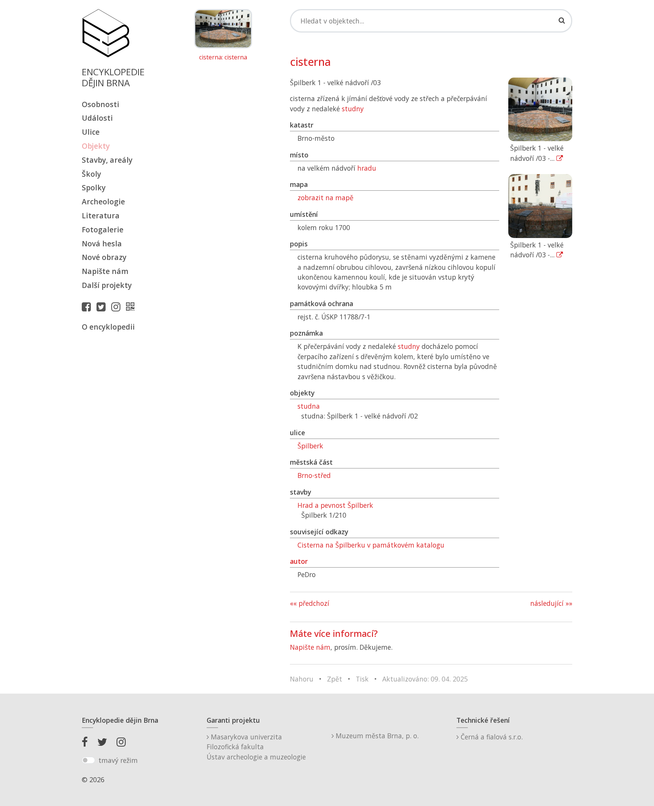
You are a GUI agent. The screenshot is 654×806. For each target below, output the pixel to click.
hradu (366, 168)
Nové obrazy (104, 257)
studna (308, 406)
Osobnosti (100, 104)
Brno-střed (314, 475)
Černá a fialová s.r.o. (491, 736)
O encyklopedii (108, 327)
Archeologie (103, 201)
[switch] (88, 760)
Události (97, 118)
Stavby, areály (107, 160)
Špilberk (310, 445)
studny (353, 108)
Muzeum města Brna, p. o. (376, 735)
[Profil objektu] (132, 306)
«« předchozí (309, 603)
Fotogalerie (102, 229)
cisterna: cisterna (223, 57)
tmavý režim (118, 760)
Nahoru (301, 678)
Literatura (101, 215)
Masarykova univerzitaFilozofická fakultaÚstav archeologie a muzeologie (256, 746)
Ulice (91, 132)
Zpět (334, 678)
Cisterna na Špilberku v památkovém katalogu (370, 544)
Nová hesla (102, 243)
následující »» (551, 603)
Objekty (96, 146)
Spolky (94, 187)
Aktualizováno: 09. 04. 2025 (425, 678)
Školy (91, 174)
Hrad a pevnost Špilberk (335, 505)
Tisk (362, 678)
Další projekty (107, 285)
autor (299, 561)
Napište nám (105, 271)
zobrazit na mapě (325, 197)
